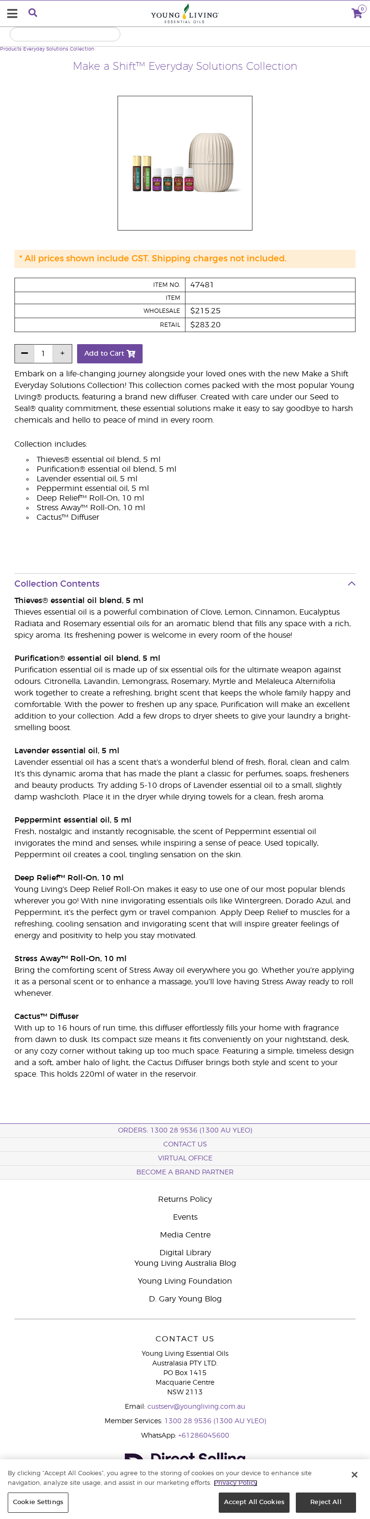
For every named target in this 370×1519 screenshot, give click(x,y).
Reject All (325, 1502)
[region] (185, 1489)
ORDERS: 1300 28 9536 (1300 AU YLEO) (185, 1130)
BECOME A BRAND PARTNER (185, 1172)
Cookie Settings (38, 1502)
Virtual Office (185, 1158)
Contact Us (185, 1144)
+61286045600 (203, 1435)
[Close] (354, 1474)
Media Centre (185, 1235)
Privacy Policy (235, 1483)
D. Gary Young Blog (185, 1299)
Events (185, 1217)
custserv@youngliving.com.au (196, 1406)
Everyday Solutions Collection (58, 49)
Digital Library (185, 1253)
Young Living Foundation (185, 1281)
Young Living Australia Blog (185, 1263)
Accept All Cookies (254, 1502)
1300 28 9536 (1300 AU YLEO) (215, 1421)
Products (11, 49)
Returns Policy (185, 1199)
